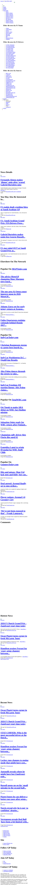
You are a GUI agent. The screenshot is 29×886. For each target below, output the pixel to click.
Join (6, 1)
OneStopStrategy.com (10, 87)
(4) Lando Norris (9, 48)
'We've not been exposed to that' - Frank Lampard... (13, 512)
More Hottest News (5, 659)
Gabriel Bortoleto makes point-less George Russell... (13, 235)
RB (6, 36)
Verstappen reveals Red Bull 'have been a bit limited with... (14, 820)
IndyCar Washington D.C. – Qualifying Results (13, 358)
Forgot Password (6, 863)
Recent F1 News (9, 17)
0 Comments (18, 191)
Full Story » (3, 190)
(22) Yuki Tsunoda (10, 56)
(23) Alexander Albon (10, 58)
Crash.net (8, 74)
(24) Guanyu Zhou (10, 59)
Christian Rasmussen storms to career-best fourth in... (14, 346)
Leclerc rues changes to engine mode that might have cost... (14, 761)
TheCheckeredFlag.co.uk (11, 96)
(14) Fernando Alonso (10, 52)
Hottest (4, 8)
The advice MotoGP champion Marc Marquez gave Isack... (12, 279)
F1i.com (7, 78)
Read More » (23, 629)
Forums (4, 836)
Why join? (9, 1)
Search (4, 108)
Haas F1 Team (9, 32)
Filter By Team (6, 833)
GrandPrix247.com (10, 85)
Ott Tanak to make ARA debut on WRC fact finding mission (13, 409)
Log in (2, 1)
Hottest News (6, 830)
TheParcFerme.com (10, 97)
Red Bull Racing (9, 38)
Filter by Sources (9, 15)
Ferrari (7, 30)
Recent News (6, 831)
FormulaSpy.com (9, 81)
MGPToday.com (19, 269)
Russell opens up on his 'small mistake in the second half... (14, 786)
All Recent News (4, 826)
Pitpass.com (8, 89)
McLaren (8, 34)
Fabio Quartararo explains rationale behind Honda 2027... (13, 322)
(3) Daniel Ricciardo (10, 47)
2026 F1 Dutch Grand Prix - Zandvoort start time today (14, 624)
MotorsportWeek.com (10, 86)
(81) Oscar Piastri (9, 67)
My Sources (8, 19)
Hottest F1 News (9, 16)
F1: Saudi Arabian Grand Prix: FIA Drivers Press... (12, 221)
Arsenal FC (8, 107)
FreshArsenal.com (10, 491)
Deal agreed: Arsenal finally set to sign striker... (13, 484)
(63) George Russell (10, 65)
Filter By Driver (6, 834)
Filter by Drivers (9, 14)
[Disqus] (14, 541)
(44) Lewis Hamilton (10, 63)
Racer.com (8, 91)
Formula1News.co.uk (10, 80)
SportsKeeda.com (10, 519)
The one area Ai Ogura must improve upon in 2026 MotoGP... (14, 294)
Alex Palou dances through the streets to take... (13, 372)
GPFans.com (8, 84)
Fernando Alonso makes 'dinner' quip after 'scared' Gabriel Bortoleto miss (13, 182)
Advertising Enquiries (8, 871)
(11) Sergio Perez (9, 50)
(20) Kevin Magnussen (11, 55)
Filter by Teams (9, 13)
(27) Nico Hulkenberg (10, 60)
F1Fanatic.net (9, 77)
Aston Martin (9, 29)
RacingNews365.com (10, 92)
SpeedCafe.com (9, 95)
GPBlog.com (9, 83)
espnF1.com (8, 75)
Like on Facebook (7, 852)
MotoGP (8, 102)
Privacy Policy (6, 844)
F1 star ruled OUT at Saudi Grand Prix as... (13, 249)
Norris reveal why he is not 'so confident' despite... (14, 809)
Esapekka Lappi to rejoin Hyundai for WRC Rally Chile (12, 449)
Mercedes (8, 35)
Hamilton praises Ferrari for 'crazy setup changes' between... (14, 651)
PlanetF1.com (9, 90)
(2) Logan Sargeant (10, 46)
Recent (4, 9)
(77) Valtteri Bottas (10, 66)
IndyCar (7, 104)
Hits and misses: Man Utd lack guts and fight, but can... (14, 473)
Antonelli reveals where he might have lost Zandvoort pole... (13, 774)
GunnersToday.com (9, 464)
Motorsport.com (9, 286)
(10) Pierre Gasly (9, 49)
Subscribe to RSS (7, 854)
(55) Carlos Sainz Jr (10, 64)
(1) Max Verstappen (10, 44)
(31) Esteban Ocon (10, 61)
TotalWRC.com (19, 399)
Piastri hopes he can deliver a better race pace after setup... (14, 797)
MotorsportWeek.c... (10, 314)
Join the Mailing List (7, 853)
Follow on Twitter (7, 851)
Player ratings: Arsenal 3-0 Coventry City (13, 498)
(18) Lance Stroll (9, 54)
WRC (7, 103)
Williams (8, 39)
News (7, 11)
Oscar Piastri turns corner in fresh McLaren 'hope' (14, 637)
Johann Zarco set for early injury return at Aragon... (13, 307)
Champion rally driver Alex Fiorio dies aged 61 (13, 436)
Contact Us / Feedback (8, 870)
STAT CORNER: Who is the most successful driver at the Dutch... (14, 735)
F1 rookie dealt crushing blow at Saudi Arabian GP (14, 208)
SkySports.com (9, 93)
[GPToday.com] (14, 2)
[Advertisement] (14, 125)
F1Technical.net (9, 79)
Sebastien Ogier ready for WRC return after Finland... (14, 423)
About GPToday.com (7, 843)
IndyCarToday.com (9, 337)
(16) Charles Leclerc (10, 53)
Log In (4, 862)
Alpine (7, 28)
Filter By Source (6, 835)
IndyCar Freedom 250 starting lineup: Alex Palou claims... (13, 387)
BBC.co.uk (8, 73)
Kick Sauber (8, 33)
